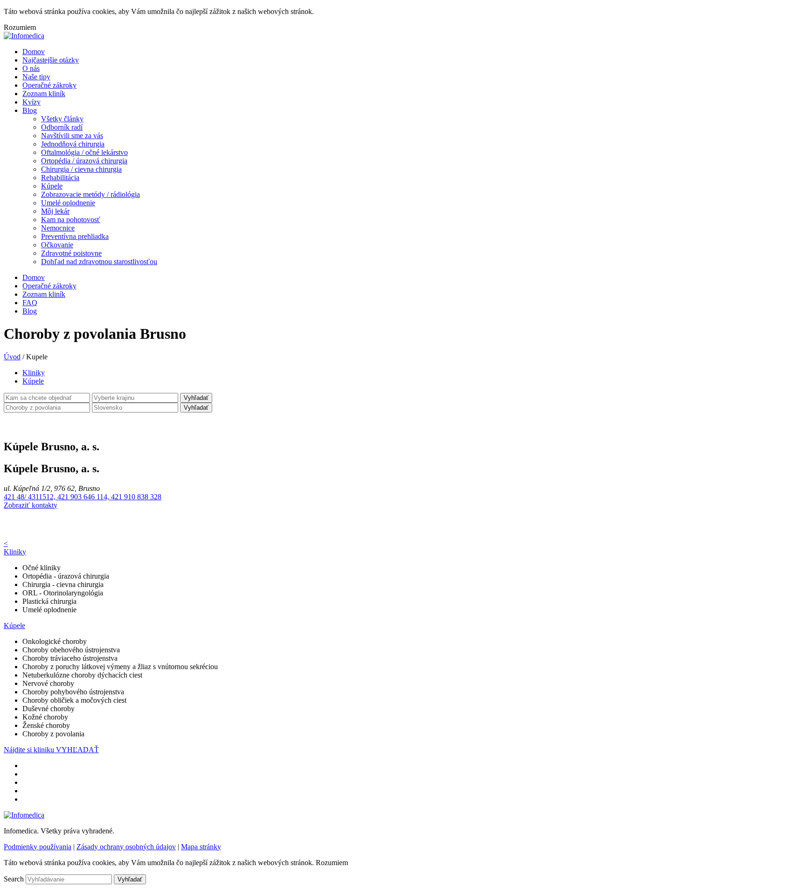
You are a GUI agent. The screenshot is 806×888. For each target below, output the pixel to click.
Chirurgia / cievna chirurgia (81, 169)
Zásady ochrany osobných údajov (126, 847)
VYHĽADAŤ (77, 750)
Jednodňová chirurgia (72, 144)
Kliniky (33, 373)
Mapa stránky (201, 847)
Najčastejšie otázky (50, 60)
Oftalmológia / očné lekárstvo (84, 152)
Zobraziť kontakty (30, 505)
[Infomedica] (24, 36)
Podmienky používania (37, 847)
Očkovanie (57, 245)
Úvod (12, 357)
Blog (29, 110)
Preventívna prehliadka (75, 236)
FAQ (29, 303)
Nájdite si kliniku (30, 750)
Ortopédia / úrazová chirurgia (84, 161)
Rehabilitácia (60, 178)
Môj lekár (55, 211)
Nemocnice (58, 228)
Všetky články (62, 119)
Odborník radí (62, 127)
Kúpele (52, 186)
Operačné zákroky (49, 85)
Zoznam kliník (43, 94)
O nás (31, 68)
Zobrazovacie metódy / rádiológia (90, 194)
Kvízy (31, 102)
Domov (33, 52)
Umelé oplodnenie (68, 203)
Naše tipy (36, 77)
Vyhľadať (196, 397)
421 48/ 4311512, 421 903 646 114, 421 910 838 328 (82, 497)
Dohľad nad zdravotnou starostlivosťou (99, 262)
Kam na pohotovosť (70, 220)
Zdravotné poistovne (71, 253)
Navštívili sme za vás (72, 136)
